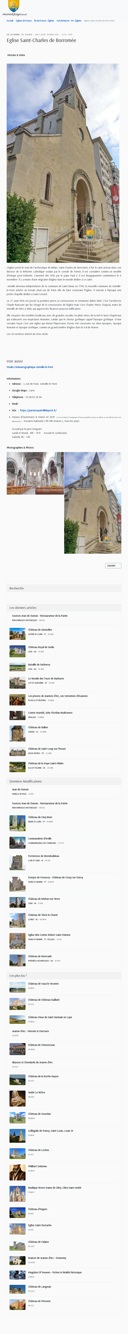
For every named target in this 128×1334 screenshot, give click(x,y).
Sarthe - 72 (33, 732)
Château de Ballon (38, 727)
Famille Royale (19, 794)
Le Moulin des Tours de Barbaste (46, 678)
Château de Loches (38, 1150)
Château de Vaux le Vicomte (43, 983)
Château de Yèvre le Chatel (43, 914)
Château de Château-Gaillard (43, 999)
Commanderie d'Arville (40, 838)
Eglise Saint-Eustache (40, 1225)
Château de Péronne (39, 1301)
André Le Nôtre (36, 1092)
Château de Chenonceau (41, 1044)
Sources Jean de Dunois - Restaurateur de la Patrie (40, 615)
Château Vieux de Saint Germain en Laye (50, 1017)
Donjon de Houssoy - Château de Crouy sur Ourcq (55, 877)
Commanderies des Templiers (42, 843)
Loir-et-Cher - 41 (35, 860)
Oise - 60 (32, 651)
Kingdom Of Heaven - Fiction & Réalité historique (55, 1272)
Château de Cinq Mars (40, 817)
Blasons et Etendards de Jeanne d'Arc (32, 1062)
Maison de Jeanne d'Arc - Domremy (47, 1257)
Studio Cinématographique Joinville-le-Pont (30, 367)
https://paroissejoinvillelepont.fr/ (38, 410)
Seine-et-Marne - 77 (37, 882)
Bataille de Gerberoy (39, 664)
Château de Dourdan (39, 1113)
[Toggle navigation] (124, 8)
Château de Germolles (40, 629)
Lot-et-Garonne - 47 (37, 683)
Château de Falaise (38, 1241)
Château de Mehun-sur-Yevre (44, 898)
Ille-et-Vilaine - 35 (36, 768)
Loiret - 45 (33, 919)
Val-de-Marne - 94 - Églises (19, 34)
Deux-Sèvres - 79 (36, 753)
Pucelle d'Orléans (37, 700)
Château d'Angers (37, 1209)
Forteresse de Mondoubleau (43, 856)
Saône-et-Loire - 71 (37, 634)
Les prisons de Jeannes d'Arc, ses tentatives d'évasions (58, 695)
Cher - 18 (32, 903)
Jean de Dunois (20, 789)
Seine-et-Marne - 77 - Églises (41, 939)
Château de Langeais (39, 1286)
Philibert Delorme (37, 1166)
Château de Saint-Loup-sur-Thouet (47, 748)
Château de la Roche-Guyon (43, 1076)
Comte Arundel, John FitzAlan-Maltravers (50, 712)
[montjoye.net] (15, 7)
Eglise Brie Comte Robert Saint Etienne (49, 934)
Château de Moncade (40, 956)
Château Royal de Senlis (41, 647)
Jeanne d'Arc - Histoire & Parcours (30, 1031)
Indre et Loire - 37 (36, 821)
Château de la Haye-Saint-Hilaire (46, 763)
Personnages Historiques (24, 620)
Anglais (32, 717)
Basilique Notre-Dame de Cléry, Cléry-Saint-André (54, 1187)
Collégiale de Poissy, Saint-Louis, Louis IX (50, 1130)
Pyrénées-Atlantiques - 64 (40, 960)
